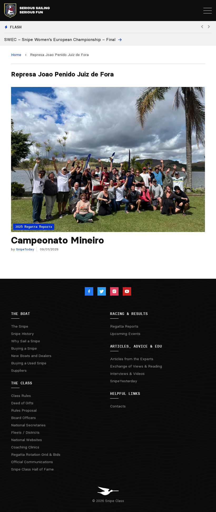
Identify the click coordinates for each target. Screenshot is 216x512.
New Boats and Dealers (31, 355)
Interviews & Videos (127, 373)
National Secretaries (28, 425)
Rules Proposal (24, 410)
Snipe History (22, 333)
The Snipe (19, 326)
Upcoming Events (125, 333)
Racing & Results (129, 313)
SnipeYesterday (123, 381)
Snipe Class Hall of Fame (32, 469)
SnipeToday (24, 249)
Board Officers (23, 417)
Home (16, 54)
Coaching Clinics (25, 447)
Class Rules (21, 395)
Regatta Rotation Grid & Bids (35, 454)
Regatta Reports (124, 326)
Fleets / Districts (25, 432)
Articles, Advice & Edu (136, 346)
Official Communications (32, 461)
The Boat (20, 313)
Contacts (118, 406)
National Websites (26, 439)
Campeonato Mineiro (57, 240)
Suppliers (19, 370)
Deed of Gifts (22, 403)
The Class (21, 383)
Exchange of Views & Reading (136, 366)
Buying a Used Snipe (28, 363)
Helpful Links (125, 393)
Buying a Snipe (24, 348)
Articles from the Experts (131, 358)
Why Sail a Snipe (25, 341)
